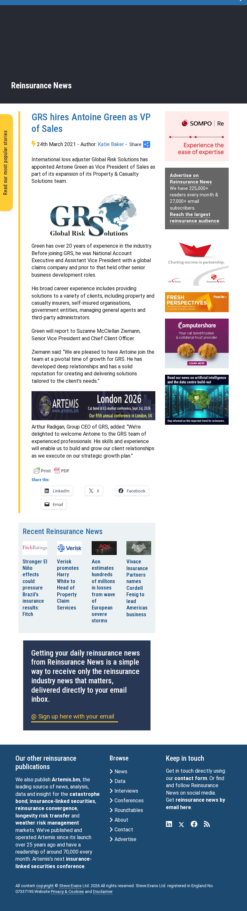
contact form (190, 778)
